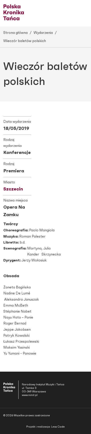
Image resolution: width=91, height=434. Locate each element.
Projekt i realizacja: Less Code (45, 426)
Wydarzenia (43, 33)
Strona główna (15, 33)
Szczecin (13, 189)
